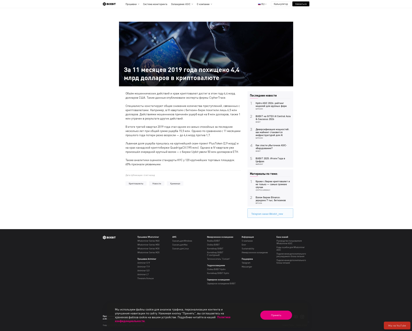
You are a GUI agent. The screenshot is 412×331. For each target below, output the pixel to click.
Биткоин (259, 109)
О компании (203, 4)
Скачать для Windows (182, 240)
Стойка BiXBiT (213, 244)
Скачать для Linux (180, 248)
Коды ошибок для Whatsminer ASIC (291, 248)
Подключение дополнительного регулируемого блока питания (291, 255)
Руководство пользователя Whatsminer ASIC (289, 242)
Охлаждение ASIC (181, 4)
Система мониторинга (155, 4)
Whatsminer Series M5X (148, 244)
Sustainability (248, 248)
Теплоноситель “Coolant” (218, 259)
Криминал (175, 183)
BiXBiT (258, 122)
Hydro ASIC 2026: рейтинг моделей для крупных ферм (271, 104)
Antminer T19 (143, 266)
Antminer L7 (143, 274)
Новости (156, 183)
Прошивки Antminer (146, 259)
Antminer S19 (143, 262)
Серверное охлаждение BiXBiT (221, 283)
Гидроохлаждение (216, 265)
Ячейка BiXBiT (213, 240)
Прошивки (131, 4)
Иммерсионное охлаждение (220, 237)
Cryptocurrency (263, 190)
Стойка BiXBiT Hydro (216, 269)
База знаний (282, 237)
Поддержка (247, 259)
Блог (244, 244)
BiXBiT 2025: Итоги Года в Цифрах (270, 160)
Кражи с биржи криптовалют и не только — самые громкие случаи (273, 184)
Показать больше (145, 278)
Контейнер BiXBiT (215, 248)
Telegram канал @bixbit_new (267, 213)
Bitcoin (259, 203)
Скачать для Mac (180, 244)
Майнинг (259, 164)
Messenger (247, 266)
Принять (276, 315)
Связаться (301, 3)
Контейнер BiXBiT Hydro (218, 273)
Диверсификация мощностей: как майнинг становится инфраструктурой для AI (272, 132)
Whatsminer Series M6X (148, 240)
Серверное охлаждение (218, 279)
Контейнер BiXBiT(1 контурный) (215, 253)
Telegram (246, 262)
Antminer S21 (143, 270)
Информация (248, 237)
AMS (174, 237)
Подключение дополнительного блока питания (291, 261)
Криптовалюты (136, 183)
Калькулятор (281, 3)
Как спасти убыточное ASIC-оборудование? (271, 147)
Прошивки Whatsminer (148, 237)
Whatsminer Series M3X (148, 248)
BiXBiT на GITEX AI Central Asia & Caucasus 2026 (273, 117)
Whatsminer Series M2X (148, 252)
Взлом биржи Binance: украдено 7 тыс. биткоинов (271, 199)
